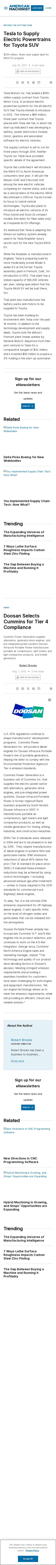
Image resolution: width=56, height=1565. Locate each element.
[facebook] (17, 82)
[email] (38, 82)
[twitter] (28, 82)
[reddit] (33, 82)
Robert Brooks (28, 665)
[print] (50, 82)
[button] (6, 8)
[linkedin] (22, 82)
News (6, 607)
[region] (28, 1552)
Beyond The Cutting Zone (18, 25)
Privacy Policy (32, 1550)
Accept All (28, 1559)
